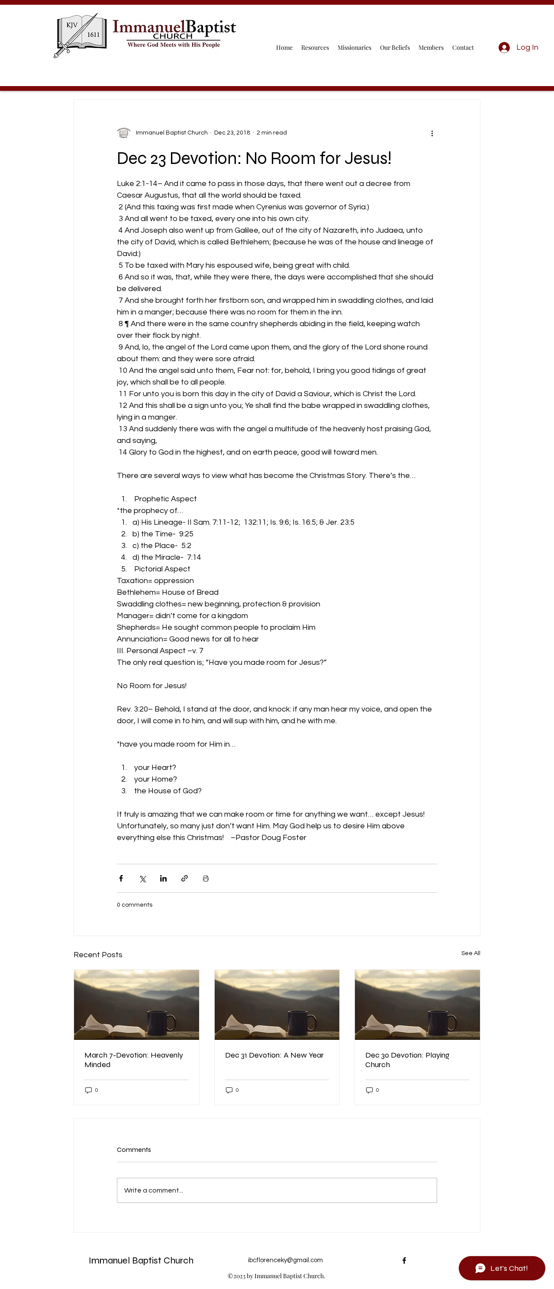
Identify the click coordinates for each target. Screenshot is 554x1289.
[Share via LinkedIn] (163, 878)
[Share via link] (184, 878)
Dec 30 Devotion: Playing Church (407, 1059)
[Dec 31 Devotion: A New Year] (277, 1005)
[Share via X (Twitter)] (142, 878)
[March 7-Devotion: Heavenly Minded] (136, 1005)
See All (470, 953)
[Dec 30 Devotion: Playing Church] (417, 1005)
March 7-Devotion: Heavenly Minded (133, 1059)
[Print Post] (206, 878)
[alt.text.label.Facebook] (404, 1260)
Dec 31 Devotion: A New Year (274, 1055)
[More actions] (432, 133)
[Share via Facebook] (121, 878)
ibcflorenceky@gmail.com (285, 1260)
